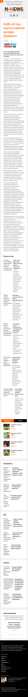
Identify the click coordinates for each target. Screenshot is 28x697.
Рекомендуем (7, 420)
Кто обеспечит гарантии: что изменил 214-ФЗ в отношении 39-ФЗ (16, 497)
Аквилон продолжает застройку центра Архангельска (17, 486)
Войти (8, 4)
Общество (3, 656)
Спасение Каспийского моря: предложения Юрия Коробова (17, 568)
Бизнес (3, 658)
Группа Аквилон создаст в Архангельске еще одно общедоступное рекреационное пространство (17, 328)
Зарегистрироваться (16, 4)
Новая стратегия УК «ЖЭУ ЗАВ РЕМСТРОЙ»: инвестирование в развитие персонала (18, 522)
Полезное (3, 669)
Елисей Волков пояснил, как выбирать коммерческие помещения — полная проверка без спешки (17, 471)
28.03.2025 (14, 630)
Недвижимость (5, 662)
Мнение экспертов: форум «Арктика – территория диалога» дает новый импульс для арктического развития (14, 625)
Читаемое (20, 420)
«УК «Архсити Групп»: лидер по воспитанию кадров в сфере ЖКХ (16, 546)
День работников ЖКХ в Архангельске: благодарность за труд (18, 535)
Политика (3, 660)
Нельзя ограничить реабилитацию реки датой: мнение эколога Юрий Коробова (17, 596)
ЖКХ (2, 664)
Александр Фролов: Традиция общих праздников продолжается (16, 359)
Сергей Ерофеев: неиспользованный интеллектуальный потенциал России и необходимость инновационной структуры (19, 584)
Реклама (3, 671)
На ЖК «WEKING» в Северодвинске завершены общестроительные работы (19, 392)
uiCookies (23, 689)
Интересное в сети (5, 668)
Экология (3, 666)
